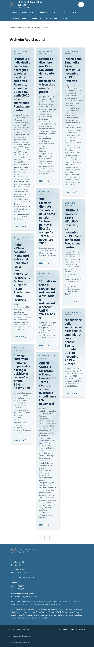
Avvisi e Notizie (28, 12)
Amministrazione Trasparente (20, 636)
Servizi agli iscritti (70, 12)
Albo (55, 12)
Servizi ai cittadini (19, 18)
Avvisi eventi (19, 51)
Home (14, 12)
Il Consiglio (44, 12)
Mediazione (36, 18)
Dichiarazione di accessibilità (19, 642)
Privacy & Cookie (23, 629)
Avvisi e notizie (24, 27)
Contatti (65, 18)
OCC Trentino (51, 18)
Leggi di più (19, 226)
